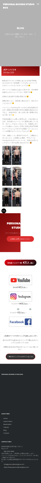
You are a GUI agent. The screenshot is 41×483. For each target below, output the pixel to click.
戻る (3, 211)
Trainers (6, 427)
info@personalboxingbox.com (13, 464)
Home (5, 418)
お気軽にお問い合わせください (20, 239)
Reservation (7, 424)
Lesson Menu (7, 421)
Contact (6, 433)
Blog (4, 430)
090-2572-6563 (8, 451)
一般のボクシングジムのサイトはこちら (20, 357)
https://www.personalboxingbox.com (16, 467)
